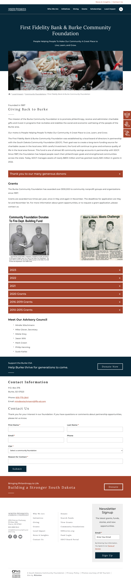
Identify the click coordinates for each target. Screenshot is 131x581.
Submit (17, 468)
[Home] (9, 94)
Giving (76, 9)
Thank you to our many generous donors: (38, 173)
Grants (84, 9)
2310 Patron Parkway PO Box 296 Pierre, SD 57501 (17, 522)
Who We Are (52, 9)
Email (11, 436)
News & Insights (103, 2)
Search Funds (67, 518)
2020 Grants (18, 294)
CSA (10, 446)
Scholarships (95, 9)
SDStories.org (67, 531)
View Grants (67, 522)
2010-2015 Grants (21, 309)
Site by (30, 575)
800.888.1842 (13, 527)
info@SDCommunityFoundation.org (18, 531)
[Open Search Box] (121, 9)
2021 (13, 286)
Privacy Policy (73, 573)
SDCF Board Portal (70, 539)
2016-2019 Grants (21, 301)
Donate (64, 514)
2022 (13, 278)
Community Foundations (35, 94)
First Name (13, 425)
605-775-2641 (22, 397)
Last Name (72, 425)
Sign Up (107, 555)
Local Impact (109, 9)
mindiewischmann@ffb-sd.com (30, 401)
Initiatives (65, 9)
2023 (13, 270)
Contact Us (118, 2)
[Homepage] (17, 9)
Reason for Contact (17, 457)
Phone (70, 436)
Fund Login (66, 535)
